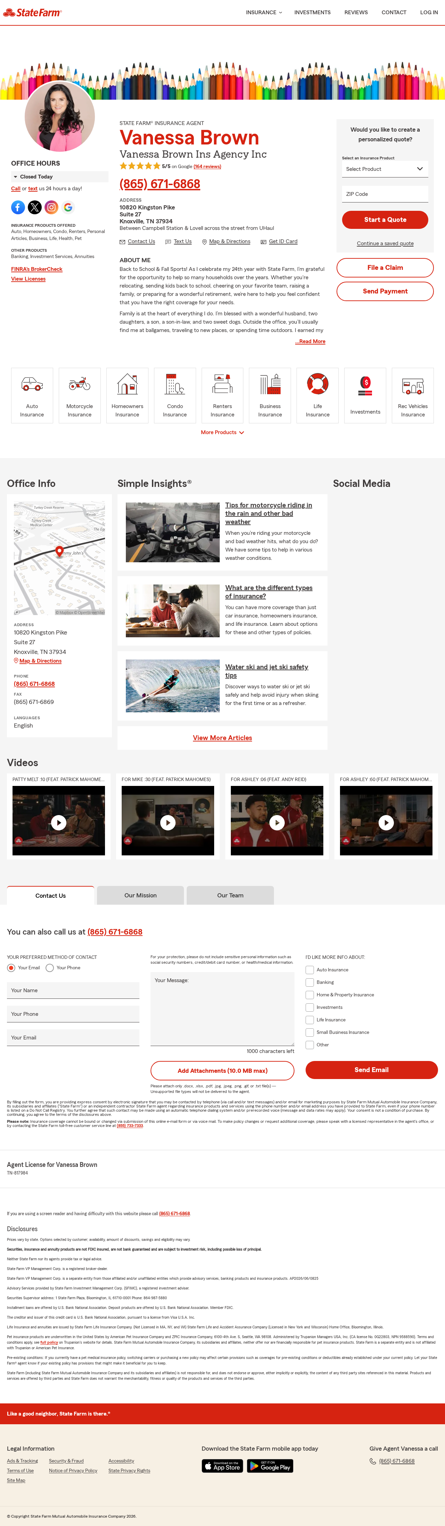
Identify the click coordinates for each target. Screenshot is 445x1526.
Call (16, 188)
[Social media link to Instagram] (51, 207)
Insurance (261, 12)
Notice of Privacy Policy (73, 1470)
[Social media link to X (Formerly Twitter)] (35, 207)
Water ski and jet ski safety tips (266, 671)
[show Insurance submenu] (279, 13)
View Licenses (28, 279)
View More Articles (222, 738)
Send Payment (385, 291)
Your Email (29, 967)
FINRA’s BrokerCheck (37, 269)
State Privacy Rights (129, 1470)
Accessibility (121, 1461)
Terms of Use (20, 1470)
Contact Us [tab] (50, 896)
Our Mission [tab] (140, 895)
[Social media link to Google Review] (68, 207)
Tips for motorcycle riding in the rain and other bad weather (268, 513)
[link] (32, 12)
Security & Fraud (66, 1461)
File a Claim (385, 267)
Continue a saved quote (385, 243)
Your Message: (172, 980)
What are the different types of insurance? (269, 592)
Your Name (24, 990)
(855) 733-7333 (130, 1125)
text (33, 188)
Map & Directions (40, 661)
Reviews (356, 12)
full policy (49, 1342)
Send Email (372, 1070)
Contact (394, 12)
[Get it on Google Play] (270, 1466)
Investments (312, 12)
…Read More (310, 341)
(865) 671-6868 (160, 184)
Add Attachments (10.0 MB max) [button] (223, 1071)
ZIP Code (357, 194)
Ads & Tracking (22, 1461)
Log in (429, 12)
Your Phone (68, 967)
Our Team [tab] (230, 895)
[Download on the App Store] (222, 1466)
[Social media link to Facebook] (18, 207)
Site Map (16, 1480)
